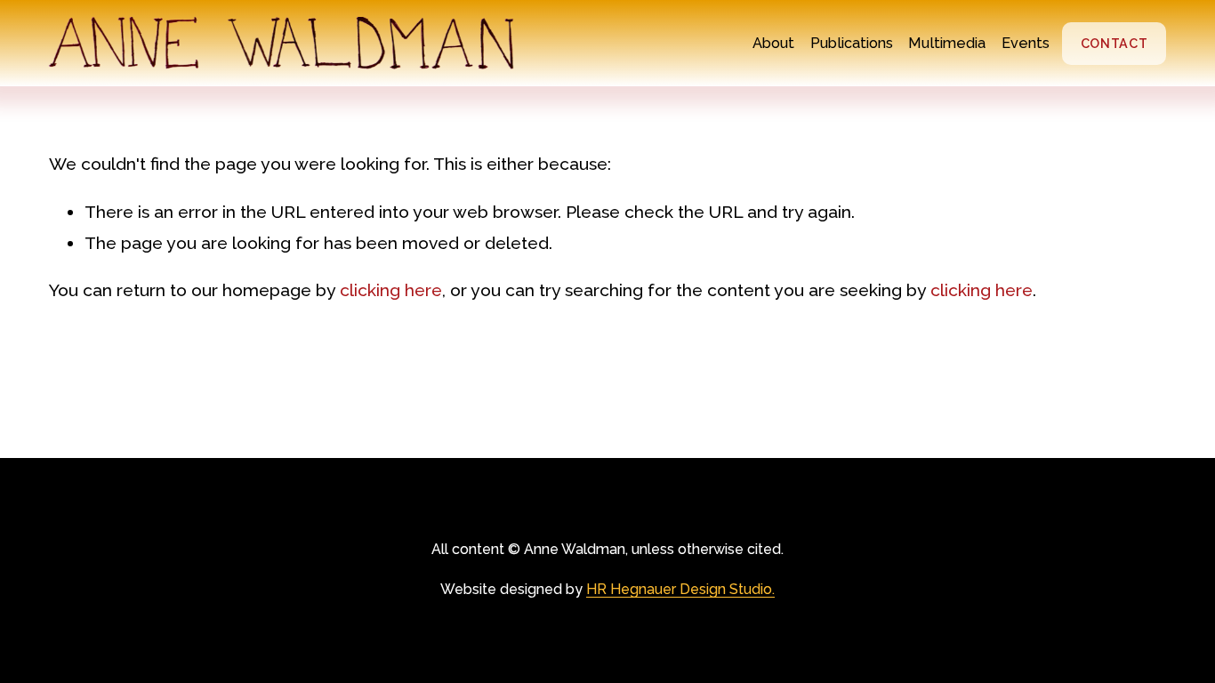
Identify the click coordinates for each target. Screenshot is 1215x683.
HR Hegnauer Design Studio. (680, 589)
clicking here (391, 290)
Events (1026, 43)
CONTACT (1114, 43)
